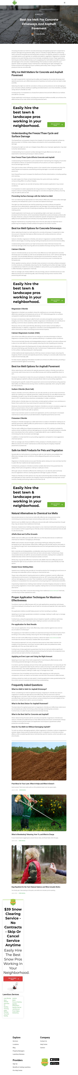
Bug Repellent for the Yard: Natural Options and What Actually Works (36, 887)
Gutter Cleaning (6, 1011)
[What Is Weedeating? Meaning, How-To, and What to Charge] (39, 812)
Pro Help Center (17, 1070)
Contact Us (43, 1041)
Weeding (6, 1007)
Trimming (6, 1008)
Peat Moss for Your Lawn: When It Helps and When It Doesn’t (33, 784)
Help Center (43, 1044)
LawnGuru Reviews (18, 1054)
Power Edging (15, 1011)
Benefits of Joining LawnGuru (22, 1067)
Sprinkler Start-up (16, 1007)
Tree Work (6, 1014)
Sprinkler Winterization (15, 1004)
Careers (42, 1047)
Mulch (14, 1000)
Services (15, 1041)
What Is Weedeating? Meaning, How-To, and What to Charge (33, 834)
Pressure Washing (17, 1002)
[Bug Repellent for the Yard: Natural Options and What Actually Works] (39, 864)
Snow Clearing (6, 1001)
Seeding (6, 1016)
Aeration (14, 998)
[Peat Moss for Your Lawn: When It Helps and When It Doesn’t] (39, 761)
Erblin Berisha (22, 790)
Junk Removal (16, 1009)
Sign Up (15, 1064)
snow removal (54, 590)
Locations (16, 1044)
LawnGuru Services (11, 994)
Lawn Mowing (7, 998)
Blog (14, 1047)
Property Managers (18, 1051)
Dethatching (15, 1013)
